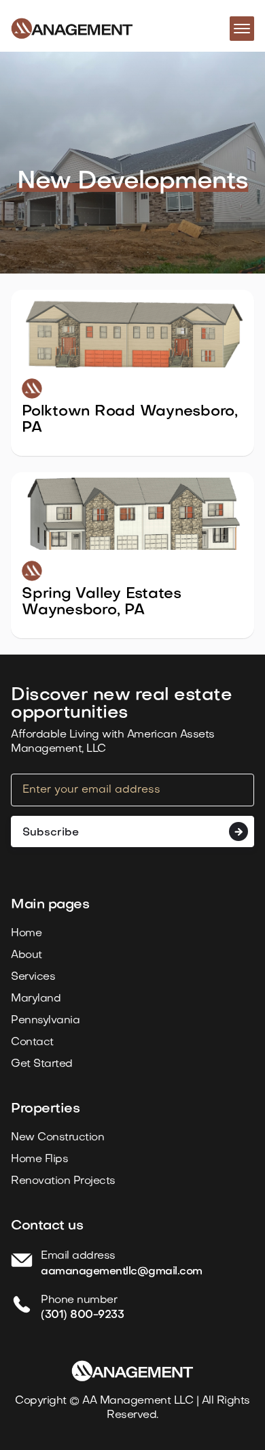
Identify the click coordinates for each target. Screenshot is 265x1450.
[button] (242, 28)
